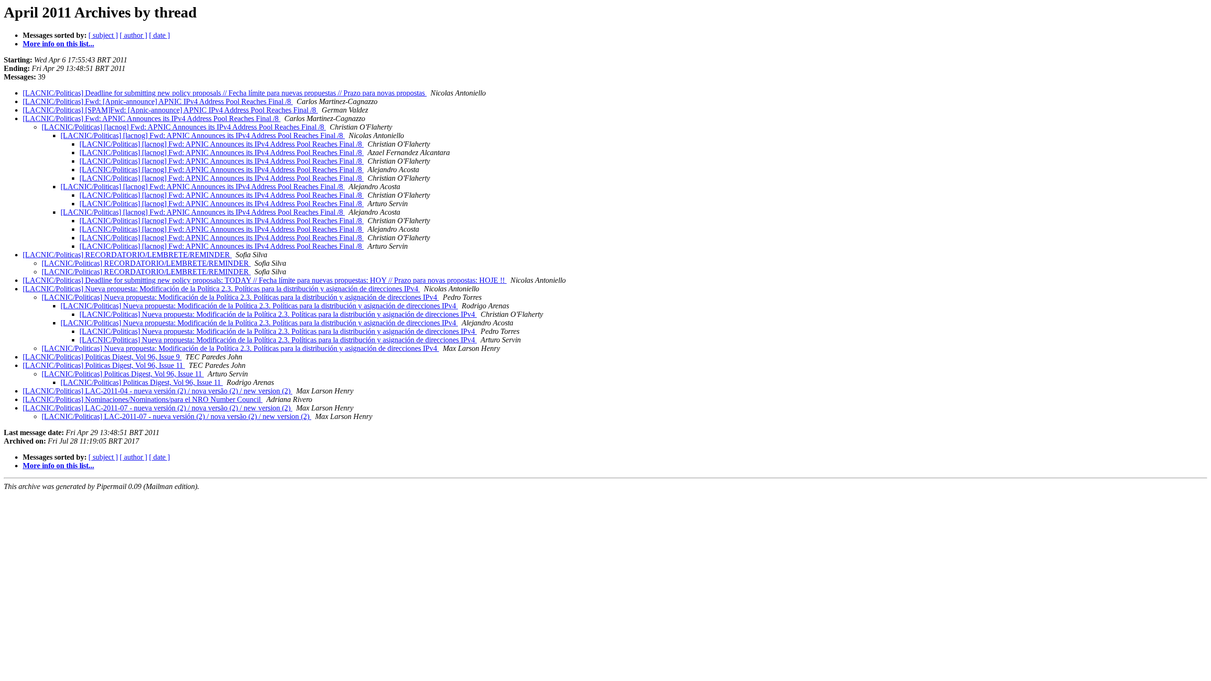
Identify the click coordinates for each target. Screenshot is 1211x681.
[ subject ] (103, 35)
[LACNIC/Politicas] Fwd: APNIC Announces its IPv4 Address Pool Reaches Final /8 (152, 118)
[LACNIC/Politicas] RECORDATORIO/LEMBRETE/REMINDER (127, 255)
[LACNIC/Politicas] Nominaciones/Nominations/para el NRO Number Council (143, 399)
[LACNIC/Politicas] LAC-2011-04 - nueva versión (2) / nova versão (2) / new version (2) (157, 391)
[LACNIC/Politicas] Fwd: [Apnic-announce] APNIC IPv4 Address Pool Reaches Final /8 (158, 101)
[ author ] (133, 35)
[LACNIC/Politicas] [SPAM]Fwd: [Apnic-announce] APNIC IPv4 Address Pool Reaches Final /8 (170, 110)
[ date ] (159, 35)
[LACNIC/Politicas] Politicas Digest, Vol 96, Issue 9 (102, 357)
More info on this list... (58, 44)
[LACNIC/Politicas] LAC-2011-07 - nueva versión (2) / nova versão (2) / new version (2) (157, 408)
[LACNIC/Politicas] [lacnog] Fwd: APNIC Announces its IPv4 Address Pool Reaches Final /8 (184, 127)
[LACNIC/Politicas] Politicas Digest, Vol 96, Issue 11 (104, 365)
